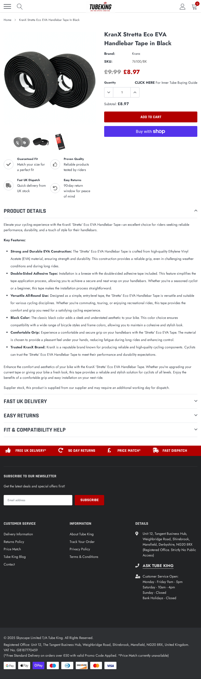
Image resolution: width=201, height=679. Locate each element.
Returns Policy (14, 541)
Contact (9, 564)
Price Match (12, 549)
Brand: (109, 53)
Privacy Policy (80, 549)
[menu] (7, 6)
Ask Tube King (158, 565)
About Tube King (82, 534)
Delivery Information (18, 534)
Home (7, 20)
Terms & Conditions (84, 556)
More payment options (150, 143)
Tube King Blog (15, 556)
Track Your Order (82, 541)
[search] (20, 6)
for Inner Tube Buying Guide (166, 82)
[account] (183, 6)
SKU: (108, 61)
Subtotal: (110, 103)
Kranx (136, 53)
